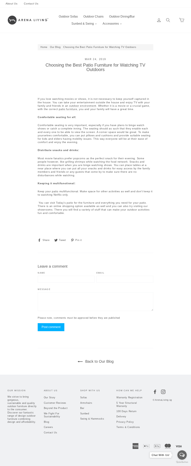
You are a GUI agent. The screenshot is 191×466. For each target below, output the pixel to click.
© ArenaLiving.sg (162, 400)
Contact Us (31, 3)
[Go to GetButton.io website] (182, 462)
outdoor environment (82, 105)
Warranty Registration (129, 397)
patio (55, 191)
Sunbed (84, 413)
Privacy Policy (125, 422)
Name (41, 273)
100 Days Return (126, 411)
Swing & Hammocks (92, 418)
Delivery (121, 416)
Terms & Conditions (128, 427)
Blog (46, 422)
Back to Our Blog (99, 361)
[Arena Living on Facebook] (155, 392)
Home (43, 47)
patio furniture (68, 109)
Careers (48, 427)
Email (100, 273)
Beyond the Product (56, 408)
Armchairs (86, 402)
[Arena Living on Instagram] (163, 392)
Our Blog (55, 47)
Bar (82, 408)
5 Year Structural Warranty (126, 404)
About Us (12, 3)
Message (44, 289)
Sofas (83, 397)
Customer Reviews (55, 402)
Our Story (49, 397)
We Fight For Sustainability (52, 415)
